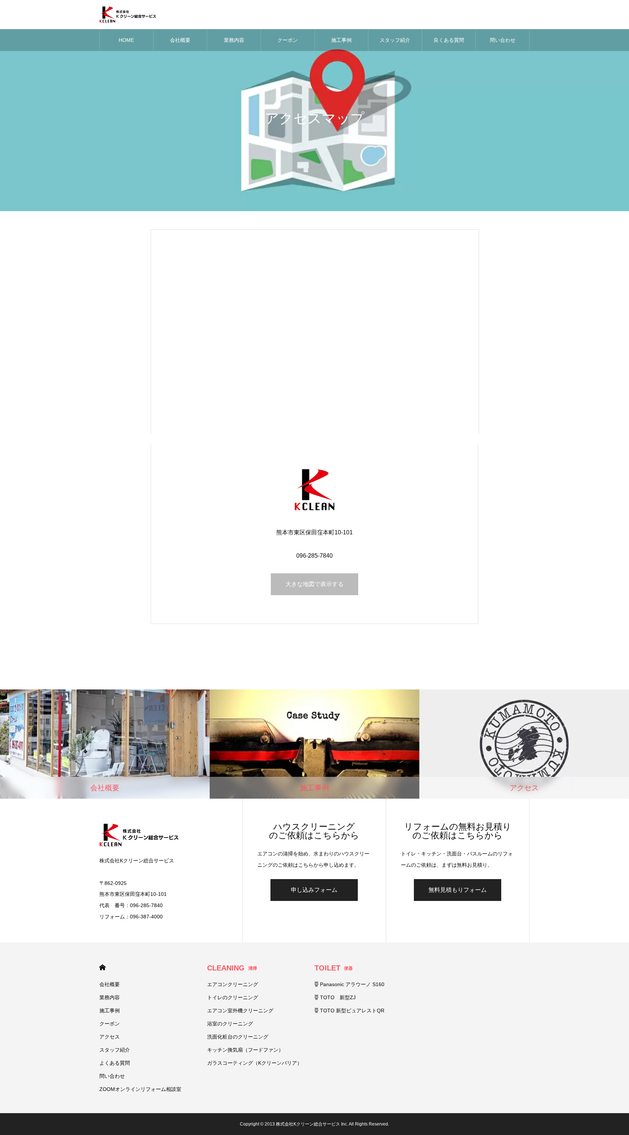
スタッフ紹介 (395, 40)
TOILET (333, 968)
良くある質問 (449, 40)
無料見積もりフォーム (457, 890)
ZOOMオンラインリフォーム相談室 (140, 1089)
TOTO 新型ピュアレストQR (351, 1010)
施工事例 (341, 40)
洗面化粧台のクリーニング (237, 1037)
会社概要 (180, 40)
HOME (126, 40)
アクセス (109, 1037)
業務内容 (234, 40)
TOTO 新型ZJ (337, 997)
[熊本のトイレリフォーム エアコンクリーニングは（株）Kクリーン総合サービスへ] (127, 14)
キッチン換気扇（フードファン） (245, 1050)
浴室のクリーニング (230, 1024)
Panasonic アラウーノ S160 (351, 984)
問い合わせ (502, 40)
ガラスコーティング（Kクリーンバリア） (254, 1063)
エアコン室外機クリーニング (240, 1010)
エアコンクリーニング (232, 984)
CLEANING (232, 968)
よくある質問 (114, 1063)
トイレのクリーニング (232, 997)
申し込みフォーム (314, 890)
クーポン (287, 40)
